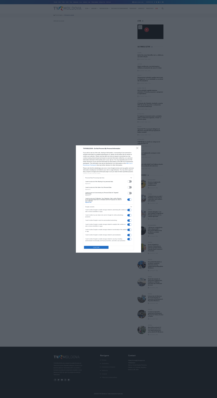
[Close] (137, 148)
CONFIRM (96, 247)
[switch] (129, 181)
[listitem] (108, 178)
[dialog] (108, 199)
